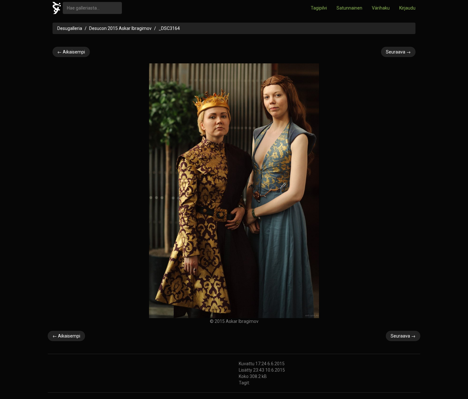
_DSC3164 (169, 28)
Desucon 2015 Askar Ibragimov (120, 28)
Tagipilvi (319, 8)
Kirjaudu (407, 8)
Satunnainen (349, 8)
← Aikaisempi (71, 51)
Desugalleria (69, 28)
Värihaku (381, 8)
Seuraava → (398, 51)
